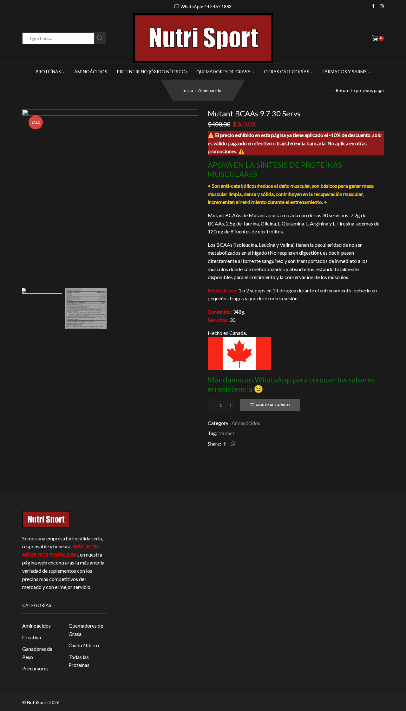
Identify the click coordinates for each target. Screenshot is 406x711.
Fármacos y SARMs (345, 71)
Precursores (35, 668)
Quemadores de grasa (223, 71)
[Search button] (99, 38)
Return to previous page (360, 90)
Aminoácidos (90, 71)
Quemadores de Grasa (86, 630)
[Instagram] (382, 6)
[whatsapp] (232, 444)
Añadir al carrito (272, 404)
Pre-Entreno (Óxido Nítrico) (152, 71)
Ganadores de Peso (37, 653)
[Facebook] (373, 6)
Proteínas (48, 71)
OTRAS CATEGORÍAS (286, 71)
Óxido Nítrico (84, 645)
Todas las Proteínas (79, 661)
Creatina (31, 637)
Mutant (226, 433)
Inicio (187, 90)
